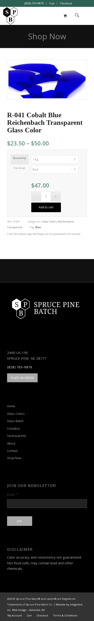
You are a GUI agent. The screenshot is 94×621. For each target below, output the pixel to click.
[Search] (74, 16)
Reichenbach (66, 221)
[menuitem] (34, 3)
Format (19, 168)
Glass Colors (49, 221)
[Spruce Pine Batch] (38, 16)
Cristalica (13, 428)
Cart (52, 3)
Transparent (14, 227)
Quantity (19, 158)
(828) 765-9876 (34, 3)
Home (11, 406)
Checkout (66, 3)
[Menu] (85, 16)
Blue (38, 227)
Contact (12, 451)
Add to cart (46, 207)
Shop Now (47, 36)
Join (19, 521)
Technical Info (16, 436)
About (11, 443)
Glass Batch (15, 421)
